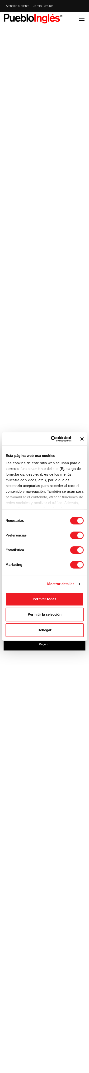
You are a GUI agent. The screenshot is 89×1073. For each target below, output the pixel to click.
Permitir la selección (44, 614)
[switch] (77, 535)
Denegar (44, 630)
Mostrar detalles (61, 584)
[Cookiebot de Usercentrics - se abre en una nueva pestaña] (53, 439)
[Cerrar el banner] (82, 439)
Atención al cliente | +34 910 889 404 (29, 6)
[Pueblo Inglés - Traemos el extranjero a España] (34, 18)
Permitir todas (44, 599)
